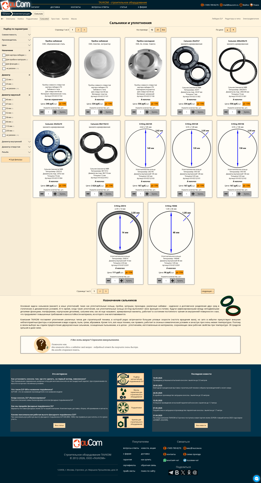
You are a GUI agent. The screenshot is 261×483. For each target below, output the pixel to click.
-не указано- (12, 68)
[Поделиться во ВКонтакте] (177, 472)
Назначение (7, 50)
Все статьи (59, 425)
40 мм (9, 99)
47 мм (9, 104)
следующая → (208, 291)
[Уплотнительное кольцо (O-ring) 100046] (171, 232)
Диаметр (6, 75)
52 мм (9, 113)
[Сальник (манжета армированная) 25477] (191, 65)
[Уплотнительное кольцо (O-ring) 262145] (145, 148)
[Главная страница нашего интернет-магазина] (15, 5)
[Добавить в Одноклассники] (189, 472)
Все (163, 30)
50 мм (9, 108)
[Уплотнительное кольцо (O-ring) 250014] (120, 232)
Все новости (201, 425)
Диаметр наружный (11, 95)
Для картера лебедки (16, 55)
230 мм (10, 131)
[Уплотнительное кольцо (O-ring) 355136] (237, 148)
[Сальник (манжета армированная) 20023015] (237, 65)
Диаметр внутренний (12, 141)
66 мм (9, 122)
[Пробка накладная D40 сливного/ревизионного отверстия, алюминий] (145, 64)
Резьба (5, 152)
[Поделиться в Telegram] (171, 472)
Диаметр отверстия (11, 147)
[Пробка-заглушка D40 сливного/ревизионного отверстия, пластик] (99, 64)
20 (158, 30)
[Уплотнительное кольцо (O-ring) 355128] (191, 148)
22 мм (9, 79)
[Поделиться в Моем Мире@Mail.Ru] (195, 472)
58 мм (9, 117)
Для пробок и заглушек (17, 59)
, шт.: (54, 108)
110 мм (10, 126)
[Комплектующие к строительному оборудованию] (2, 19)
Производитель (9, 40)
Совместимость (9, 34)
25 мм (9, 84)
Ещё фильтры (15, 159)
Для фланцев (12, 64)
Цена (4, 45)
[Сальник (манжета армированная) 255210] (53, 148)
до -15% (62, 103)
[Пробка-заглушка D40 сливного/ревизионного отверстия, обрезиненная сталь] (53, 64)
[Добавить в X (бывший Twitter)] (183, 472)
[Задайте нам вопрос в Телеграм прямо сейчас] (256, 478)
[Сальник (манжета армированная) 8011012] (99, 148)
